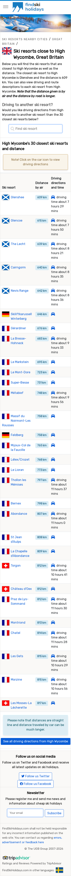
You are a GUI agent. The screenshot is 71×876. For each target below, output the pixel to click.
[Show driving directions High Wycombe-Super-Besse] (53, 382)
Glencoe (16, 220)
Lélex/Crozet (20, 459)
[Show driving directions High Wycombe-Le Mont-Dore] (53, 372)
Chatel (15, 633)
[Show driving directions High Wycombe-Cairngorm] (53, 267)
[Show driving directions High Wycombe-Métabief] (53, 393)
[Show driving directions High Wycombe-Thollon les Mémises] (53, 480)
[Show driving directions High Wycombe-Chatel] (53, 633)
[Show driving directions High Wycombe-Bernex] (53, 503)
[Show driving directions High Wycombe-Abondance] (53, 513)
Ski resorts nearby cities (25, 39)
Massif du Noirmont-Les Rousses (16, 420)
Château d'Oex (21, 589)
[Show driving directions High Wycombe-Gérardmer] (53, 328)
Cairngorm (18, 267)
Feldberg (17, 435)
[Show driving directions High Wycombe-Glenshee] (53, 197)
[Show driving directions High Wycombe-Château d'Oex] (53, 589)
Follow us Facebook (37, 784)
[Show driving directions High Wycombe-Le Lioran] (53, 470)
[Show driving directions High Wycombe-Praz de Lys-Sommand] (53, 599)
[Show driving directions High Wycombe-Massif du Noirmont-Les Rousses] (53, 416)
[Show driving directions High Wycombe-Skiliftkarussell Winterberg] (53, 314)
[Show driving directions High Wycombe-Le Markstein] (53, 362)
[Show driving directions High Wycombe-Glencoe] (53, 220)
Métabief (17, 393)
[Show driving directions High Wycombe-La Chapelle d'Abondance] (53, 551)
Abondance (19, 513)
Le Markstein (20, 362)
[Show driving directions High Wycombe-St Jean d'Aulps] (53, 537)
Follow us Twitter (37, 776)
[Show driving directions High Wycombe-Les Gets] (53, 656)
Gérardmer (18, 328)
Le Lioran (17, 470)
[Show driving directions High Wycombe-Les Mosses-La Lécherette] (53, 703)
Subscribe (54, 813)
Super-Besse (20, 382)
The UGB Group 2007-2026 (45, 848)
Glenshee (17, 197)
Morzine (16, 679)
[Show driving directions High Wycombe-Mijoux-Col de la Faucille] (53, 445)
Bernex (16, 503)
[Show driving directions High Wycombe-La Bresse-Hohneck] (53, 338)
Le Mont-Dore (20, 372)
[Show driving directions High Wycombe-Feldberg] (53, 435)
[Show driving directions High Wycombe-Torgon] (53, 565)
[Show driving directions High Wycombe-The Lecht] (53, 244)
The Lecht (18, 244)
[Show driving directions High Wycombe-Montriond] (53, 622)
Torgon (16, 565)
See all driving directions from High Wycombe (35, 741)
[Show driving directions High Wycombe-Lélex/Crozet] (53, 459)
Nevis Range (19, 290)
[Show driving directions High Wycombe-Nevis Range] (53, 290)
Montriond (18, 622)
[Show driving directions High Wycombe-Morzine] (53, 679)
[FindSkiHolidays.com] (29, 7)
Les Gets (17, 656)
